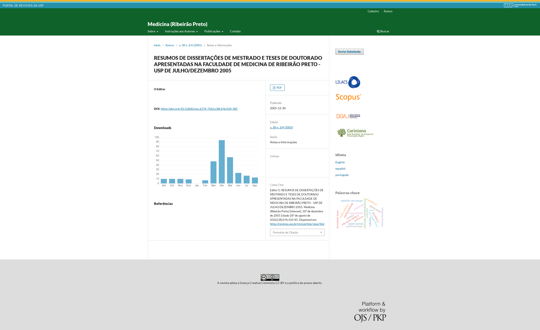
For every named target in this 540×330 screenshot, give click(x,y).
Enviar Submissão (349, 51)
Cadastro (373, 11)
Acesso (388, 11)
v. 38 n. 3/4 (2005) (190, 45)
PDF (279, 87)
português (342, 175)
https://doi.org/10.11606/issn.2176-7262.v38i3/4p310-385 (199, 108)
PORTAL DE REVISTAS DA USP (23, 5)
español (340, 168)
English (340, 162)
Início (157, 45)
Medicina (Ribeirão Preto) (177, 24)
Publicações (212, 31)
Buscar (384, 31)
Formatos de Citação (285, 232)
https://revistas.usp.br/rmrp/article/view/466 (297, 224)
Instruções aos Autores (180, 31)
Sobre (152, 31)
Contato (235, 31)
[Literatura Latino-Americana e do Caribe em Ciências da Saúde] (348, 87)
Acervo (169, 45)
